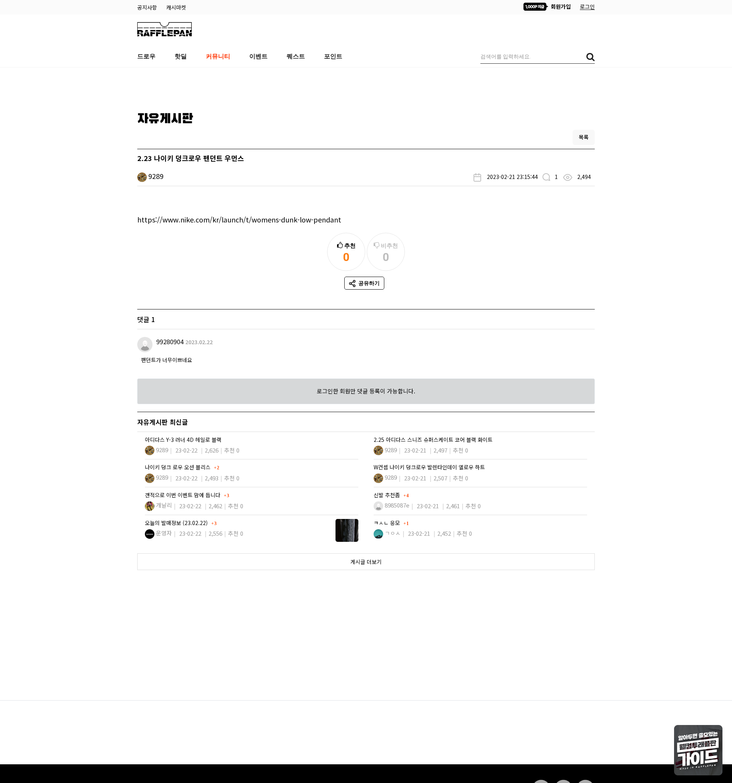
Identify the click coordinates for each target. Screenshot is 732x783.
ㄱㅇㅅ (393, 533)
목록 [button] (584, 137)
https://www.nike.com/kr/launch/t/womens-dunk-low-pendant (239, 219)
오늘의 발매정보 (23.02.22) (177, 523)
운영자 (164, 533)
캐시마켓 (176, 7)
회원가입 (560, 6)
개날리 (164, 505)
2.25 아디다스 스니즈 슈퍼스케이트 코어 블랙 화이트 (433, 439)
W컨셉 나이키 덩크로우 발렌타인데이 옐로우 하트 (429, 467)
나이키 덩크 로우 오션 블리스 (178, 467)
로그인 (587, 6)
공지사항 (148, 7)
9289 (156, 176)
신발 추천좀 (387, 495)
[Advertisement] (366, 86)
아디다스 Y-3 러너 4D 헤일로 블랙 (183, 439)
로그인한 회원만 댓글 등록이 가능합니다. (366, 391)
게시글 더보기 (366, 562)
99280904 (170, 341)
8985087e (397, 505)
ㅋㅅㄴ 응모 (387, 523)
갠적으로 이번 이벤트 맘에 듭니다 (183, 495)
